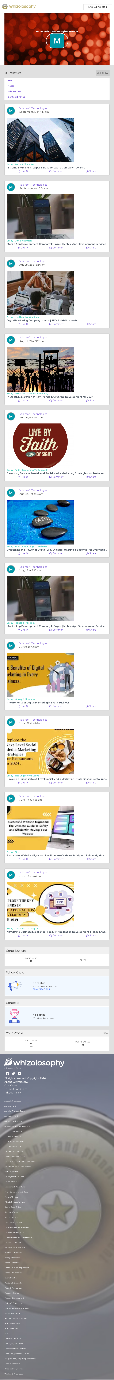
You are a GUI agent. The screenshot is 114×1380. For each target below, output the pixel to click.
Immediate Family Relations (16, 1227)
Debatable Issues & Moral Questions (19, 1161)
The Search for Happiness (15, 1348)
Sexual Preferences (12, 1323)
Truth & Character (24, 164)
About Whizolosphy (16, 1082)
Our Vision (10, 1085)
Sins (17, 852)
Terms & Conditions (15, 1089)
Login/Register (97, 7)
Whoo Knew (15, 91)
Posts (11, 86)
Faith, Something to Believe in (31, 470)
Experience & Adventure (14, 1187)
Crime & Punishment (13, 1146)
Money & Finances (25, 699)
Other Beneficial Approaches (16, 1268)
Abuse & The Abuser (13, 1101)
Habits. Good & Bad (12, 1207)
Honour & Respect (12, 1212)
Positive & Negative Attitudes (16, 1308)
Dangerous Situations (13, 1151)
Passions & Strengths (26, 928)
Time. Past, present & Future (16, 1353)
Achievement (10, 1106)
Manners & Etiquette (13, 1252)
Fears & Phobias (11, 1197)
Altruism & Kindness (13, 1121)
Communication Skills (13, 1141)
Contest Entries (16, 97)
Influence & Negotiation (14, 1232)
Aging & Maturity (11, 1116)
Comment (58, 171)
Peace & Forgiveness (13, 1288)
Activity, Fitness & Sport (14, 1111)
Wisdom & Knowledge (13, 1374)
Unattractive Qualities (27, 317)
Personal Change (11, 1293)
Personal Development (14, 1298)
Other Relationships (13, 1273)
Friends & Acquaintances (14, 1202)
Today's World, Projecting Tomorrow (19, 1359)
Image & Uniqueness (13, 1222)
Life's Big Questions (12, 1242)
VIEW (105, 1033)
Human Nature (11, 1217)
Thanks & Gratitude (12, 1338)
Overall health (10, 1278)
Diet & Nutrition (23, 240)
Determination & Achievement (17, 1166)
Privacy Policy (12, 1092)
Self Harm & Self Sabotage (15, 1318)
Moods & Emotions (12, 1262)
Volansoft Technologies (33, 108)
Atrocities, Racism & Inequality (31, 393)
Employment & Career (14, 1177)
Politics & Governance (13, 1303)
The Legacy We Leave (27, 775)
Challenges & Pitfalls (13, 1131)
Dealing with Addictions (14, 1156)
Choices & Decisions (12, 1136)
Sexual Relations (11, 1328)
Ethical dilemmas (11, 1182)
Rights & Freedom (25, 623)
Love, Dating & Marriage (14, 1247)
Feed (10, 80)
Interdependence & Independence (18, 1237)
